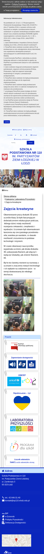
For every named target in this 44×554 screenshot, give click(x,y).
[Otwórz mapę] (16, 540)
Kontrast (34, 135)
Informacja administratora (22, 139)
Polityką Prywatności (19, 4)
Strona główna (17, 129)
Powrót (8, 337)
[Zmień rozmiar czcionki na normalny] (15, 135)
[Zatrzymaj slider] (22, 185)
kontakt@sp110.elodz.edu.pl (17, 501)
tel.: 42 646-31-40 (12, 498)
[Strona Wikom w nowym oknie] (7, 552)
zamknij (7, 122)
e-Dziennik (10, 516)
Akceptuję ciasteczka (30, 10)
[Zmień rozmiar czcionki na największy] (26, 135)
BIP (6, 513)
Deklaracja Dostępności (15, 523)
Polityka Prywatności (14, 520)
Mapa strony (28, 129)
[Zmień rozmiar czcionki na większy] (21, 135)
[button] (3, 178)
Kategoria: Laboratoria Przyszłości (20, 199)
